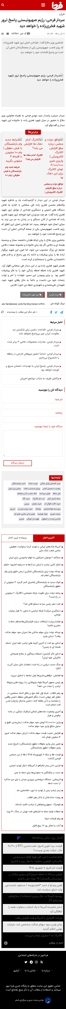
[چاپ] (3, 34)
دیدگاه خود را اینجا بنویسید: (48, 427)
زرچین (26, 504)
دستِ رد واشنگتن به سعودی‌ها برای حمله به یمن (37, 773)
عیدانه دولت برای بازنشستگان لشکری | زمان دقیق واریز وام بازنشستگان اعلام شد (33, 573)
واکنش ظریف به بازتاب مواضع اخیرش (39, 379)
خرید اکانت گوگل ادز (52, 504)
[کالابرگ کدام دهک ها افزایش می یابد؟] (33, 144)
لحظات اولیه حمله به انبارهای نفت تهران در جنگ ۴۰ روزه (34, 812)
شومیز (21, 519)
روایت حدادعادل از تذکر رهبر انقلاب (44, 797)
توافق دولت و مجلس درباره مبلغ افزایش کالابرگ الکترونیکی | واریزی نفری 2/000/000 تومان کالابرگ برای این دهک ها (53, 188)
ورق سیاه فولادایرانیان (52, 509)
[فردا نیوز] (57, 5)
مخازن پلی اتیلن (14, 488)
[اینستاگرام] (35, 962)
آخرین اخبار (48, 538)
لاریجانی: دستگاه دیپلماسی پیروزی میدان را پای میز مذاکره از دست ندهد (32, 781)
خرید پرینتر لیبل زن (25, 509)
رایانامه (58, 413)
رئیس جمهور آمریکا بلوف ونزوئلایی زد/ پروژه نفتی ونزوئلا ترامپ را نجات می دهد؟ (34, 684)
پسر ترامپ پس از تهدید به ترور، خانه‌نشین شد (39, 790)
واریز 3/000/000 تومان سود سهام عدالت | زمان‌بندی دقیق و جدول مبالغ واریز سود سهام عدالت (33, 724)
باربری (12, 509)
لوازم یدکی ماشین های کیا (24, 514)
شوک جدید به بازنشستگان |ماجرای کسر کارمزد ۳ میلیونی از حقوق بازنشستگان (32, 584)
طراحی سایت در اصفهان (51, 519)
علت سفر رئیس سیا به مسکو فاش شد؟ (42, 604)
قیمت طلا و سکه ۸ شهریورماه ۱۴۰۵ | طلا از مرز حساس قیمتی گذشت (35, 757)
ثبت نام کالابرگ (39, 498)
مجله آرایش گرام (54, 498)
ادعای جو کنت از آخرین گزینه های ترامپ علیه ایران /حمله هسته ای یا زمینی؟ (33, 645)
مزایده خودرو (55, 514)
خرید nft (26, 498)
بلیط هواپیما (43, 514)
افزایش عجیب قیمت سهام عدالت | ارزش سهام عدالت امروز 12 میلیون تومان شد (33, 735)
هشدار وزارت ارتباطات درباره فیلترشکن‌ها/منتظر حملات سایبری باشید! (34, 623)
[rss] (40, 962)
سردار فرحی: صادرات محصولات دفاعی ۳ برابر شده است (33, 344)
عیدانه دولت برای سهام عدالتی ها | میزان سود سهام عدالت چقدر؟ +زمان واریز (33, 634)
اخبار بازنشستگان (19, 483)
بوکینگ (38, 509)
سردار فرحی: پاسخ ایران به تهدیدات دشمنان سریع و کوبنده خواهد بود (32, 368)
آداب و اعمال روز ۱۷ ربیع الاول (46, 826)
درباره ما (46, 971)
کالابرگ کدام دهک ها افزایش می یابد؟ (33, 157)
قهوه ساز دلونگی (33, 519)
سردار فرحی (54, 295)
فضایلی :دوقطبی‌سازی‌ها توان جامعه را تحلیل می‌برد (36, 676)
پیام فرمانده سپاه (53, 819)
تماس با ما (30, 971)
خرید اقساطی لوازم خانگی (50, 483)
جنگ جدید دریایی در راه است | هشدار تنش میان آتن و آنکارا (34, 666)
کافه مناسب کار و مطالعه (27, 493)
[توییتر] (56, 312)
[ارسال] (8, 34)
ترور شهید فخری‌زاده (31, 295)
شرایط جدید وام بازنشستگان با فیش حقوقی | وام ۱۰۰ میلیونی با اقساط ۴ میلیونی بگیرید (12, 171)
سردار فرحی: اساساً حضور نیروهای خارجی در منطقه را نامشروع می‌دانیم (33, 356)
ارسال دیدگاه (17, 463)
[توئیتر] (25, 962)
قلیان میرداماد (44, 493)
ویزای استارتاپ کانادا (32, 488)
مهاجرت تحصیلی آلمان (51, 488)
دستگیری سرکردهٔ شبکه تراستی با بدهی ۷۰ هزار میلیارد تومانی (34, 613)
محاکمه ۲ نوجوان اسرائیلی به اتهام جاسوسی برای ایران (35, 558)
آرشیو (16, 971)
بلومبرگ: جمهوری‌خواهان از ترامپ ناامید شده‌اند (38, 805)
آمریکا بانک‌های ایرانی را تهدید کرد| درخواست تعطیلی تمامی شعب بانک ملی (35, 549)
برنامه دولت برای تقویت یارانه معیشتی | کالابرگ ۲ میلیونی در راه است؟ (33, 595)
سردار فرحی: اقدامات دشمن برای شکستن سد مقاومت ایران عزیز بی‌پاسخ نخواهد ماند (35, 332)
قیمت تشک (32, 483)
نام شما (58, 400)
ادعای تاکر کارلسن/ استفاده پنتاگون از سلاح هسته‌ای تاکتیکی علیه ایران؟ (35, 656)
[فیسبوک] (52, 312)
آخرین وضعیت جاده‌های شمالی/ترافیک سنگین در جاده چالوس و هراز (34, 714)
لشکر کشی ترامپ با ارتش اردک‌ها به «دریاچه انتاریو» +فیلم (32, 565)
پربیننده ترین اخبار (17, 538)
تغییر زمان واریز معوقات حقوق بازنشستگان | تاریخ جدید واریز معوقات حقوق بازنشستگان (34, 746)
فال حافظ (56, 493)
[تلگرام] (62, 312)
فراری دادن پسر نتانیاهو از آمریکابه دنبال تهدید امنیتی (35, 766)
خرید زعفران (37, 504)
